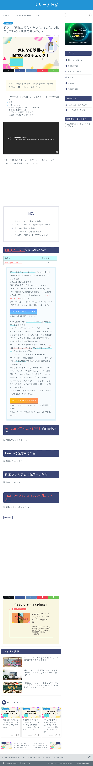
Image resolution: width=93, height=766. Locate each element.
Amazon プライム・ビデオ (23, 428)
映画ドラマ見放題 (74, 71)
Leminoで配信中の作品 (25, 228)
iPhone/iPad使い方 (75, 60)
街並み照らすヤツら (13, 263)
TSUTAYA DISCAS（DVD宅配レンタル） (32, 235)
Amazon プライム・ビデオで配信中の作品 (32, 225)
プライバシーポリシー (12, 763)
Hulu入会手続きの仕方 (76, 110)
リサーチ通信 (46, 4)
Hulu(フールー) (15, 250)
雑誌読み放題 (73, 89)
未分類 (70, 77)
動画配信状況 (8, 23)
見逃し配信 (9, 517)
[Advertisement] (31, 186)
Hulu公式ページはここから (23, 311)
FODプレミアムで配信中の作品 (28, 232)
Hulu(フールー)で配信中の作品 (28, 221)
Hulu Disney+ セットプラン (24, 401)
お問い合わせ (26, 763)
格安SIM (71, 83)
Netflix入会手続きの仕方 (77, 105)
